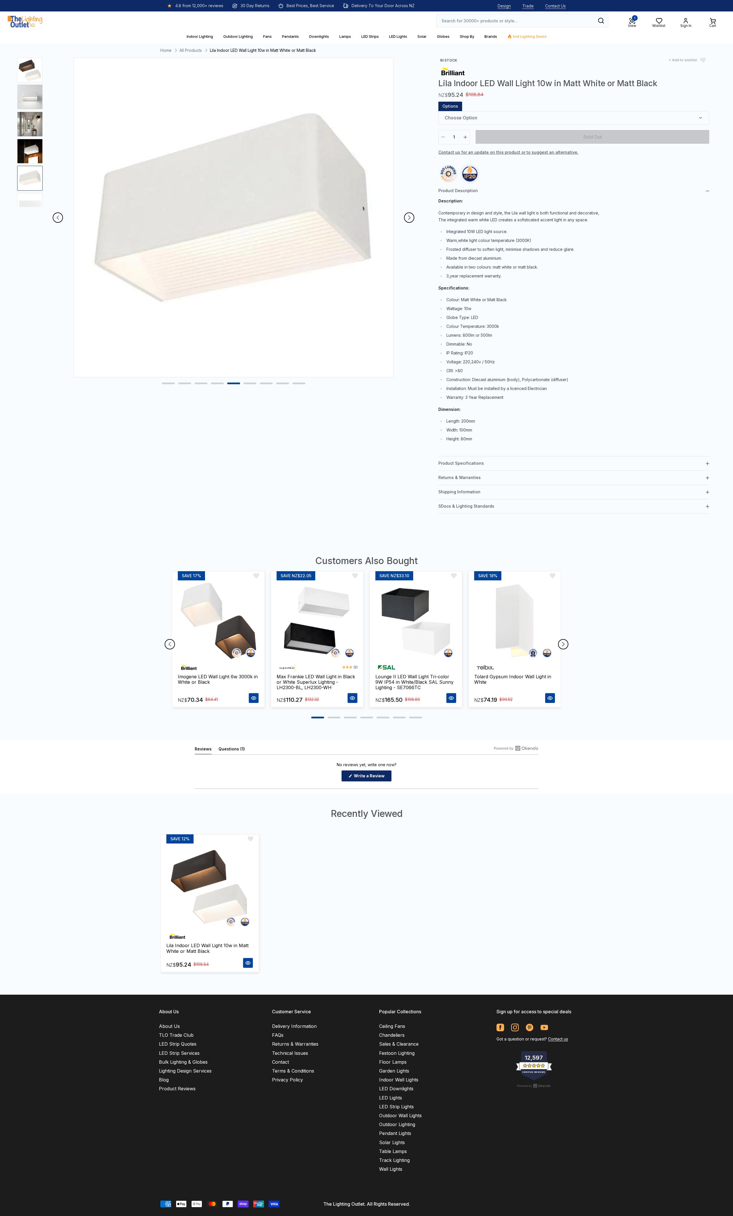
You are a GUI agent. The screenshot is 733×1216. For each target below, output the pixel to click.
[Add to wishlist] (256, 575)
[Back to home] (25, 20)
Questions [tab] (231, 750)
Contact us (558, 1038)
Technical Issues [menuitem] (290, 1053)
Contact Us (555, 5)
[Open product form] (254, 698)
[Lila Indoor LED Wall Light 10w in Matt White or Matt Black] (209, 886)
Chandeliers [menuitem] (392, 1035)
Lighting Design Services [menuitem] (185, 1071)
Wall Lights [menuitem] (390, 1169)
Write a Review (372, 777)
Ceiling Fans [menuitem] (392, 1026)
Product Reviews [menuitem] (177, 1088)
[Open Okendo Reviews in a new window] (516, 748)
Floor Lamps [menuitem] (393, 1062)
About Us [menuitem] (169, 1026)
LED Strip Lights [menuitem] (396, 1106)
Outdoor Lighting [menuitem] (397, 1124)
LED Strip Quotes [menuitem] (177, 1044)
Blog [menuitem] (164, 1080)
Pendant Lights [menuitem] (395, 1133)
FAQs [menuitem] (277, 1035)
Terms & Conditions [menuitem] (293, 1071)
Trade (528, 5)
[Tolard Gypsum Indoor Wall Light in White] (514, 620)
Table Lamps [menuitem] (393, 1151)
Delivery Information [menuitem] (294, 1026)
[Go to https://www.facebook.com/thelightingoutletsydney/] (500, 1027)
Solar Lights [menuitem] (392, 1142)
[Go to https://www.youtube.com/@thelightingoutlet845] (544, 1027)
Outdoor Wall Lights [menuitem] (400, 1115)
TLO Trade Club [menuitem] (176, 1035)
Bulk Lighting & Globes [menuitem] (183, 1062)
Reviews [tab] (203, 750)
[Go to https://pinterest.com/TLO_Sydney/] (529, 1027)
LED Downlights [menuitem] (396, 1088)
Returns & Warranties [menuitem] (295, 1044)
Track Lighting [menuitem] (394, 1160)
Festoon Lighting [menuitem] (397, 1053)
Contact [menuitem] (280, 1062)
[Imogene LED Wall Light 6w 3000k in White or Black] (218, 620)
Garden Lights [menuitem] (394, 1071)
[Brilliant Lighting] (453, 71)
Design (504, 5)
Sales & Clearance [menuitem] (399, 1044)
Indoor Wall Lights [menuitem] (398, 1080)
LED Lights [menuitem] (390, 1098)
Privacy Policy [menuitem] (287, 1080)
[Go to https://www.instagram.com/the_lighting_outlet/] (515, 1027)
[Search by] (601, 20)
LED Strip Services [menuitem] (179, 1053)
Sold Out (592, 137)
